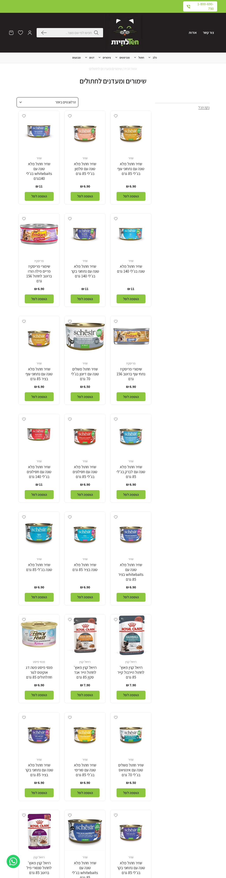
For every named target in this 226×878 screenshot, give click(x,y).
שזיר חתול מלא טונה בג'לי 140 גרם (131, 269)
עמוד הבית (130, 69)
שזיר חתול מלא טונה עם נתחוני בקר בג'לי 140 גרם (85, 271)
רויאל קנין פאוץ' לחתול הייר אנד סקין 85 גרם (85, 672)
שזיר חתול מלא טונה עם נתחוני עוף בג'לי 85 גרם (130, 168)
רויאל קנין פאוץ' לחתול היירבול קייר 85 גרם (130, 672)
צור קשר (208, 32)
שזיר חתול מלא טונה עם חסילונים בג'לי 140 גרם (39, 472)
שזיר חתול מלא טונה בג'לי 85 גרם (39, 567)
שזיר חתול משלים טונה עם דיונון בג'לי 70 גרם (85, 374)
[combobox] (70, 32)
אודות (193, 32)
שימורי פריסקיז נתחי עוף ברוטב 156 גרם (131, 374)
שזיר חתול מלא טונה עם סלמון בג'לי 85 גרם (85, 168)
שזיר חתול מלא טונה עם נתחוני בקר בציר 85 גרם (39, 770)
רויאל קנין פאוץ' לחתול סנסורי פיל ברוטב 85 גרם (39, 868)
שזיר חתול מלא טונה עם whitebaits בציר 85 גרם (130, 572)
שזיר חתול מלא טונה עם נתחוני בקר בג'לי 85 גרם (131, 868)
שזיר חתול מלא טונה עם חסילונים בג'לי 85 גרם (85, 472)
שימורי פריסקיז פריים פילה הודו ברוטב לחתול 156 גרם (39, 273)
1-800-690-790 (205, 6)
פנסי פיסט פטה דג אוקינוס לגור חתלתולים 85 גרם (39, 672)
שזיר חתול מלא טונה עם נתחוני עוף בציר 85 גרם (39, 374)
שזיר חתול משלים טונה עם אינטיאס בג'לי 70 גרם (131, 770)
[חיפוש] (45, 32)
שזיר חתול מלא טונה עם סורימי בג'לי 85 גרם (85, 770)
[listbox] (47, 102)
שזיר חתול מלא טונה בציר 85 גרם (85, 567)
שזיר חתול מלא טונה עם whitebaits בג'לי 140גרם (39, 171)
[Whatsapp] (13, 861)
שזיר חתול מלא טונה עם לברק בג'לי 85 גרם (131, 472)
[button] (29, 32)
